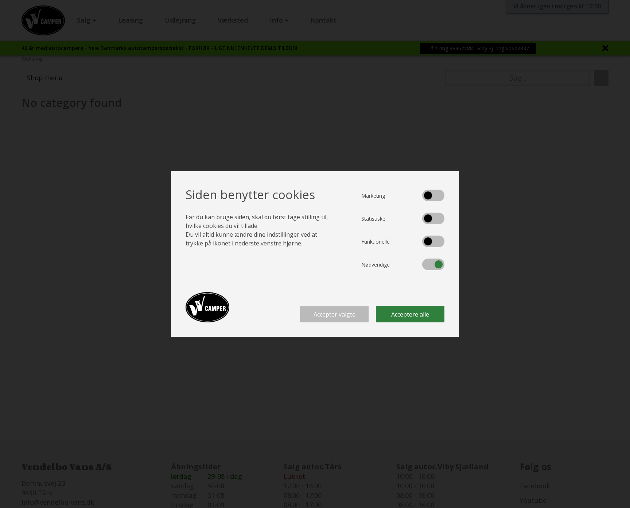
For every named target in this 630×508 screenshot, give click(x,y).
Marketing (373, 195)
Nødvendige (375, 264)
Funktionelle (375, 241)
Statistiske (373, 218)
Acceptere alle (410, 314)
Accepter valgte (334, 314)
